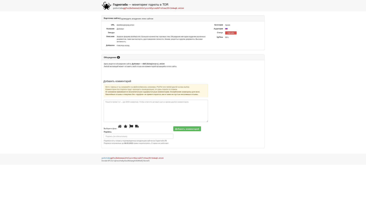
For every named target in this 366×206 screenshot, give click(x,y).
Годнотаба (120, 4)
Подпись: (108, 132)
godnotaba (148, 8)
